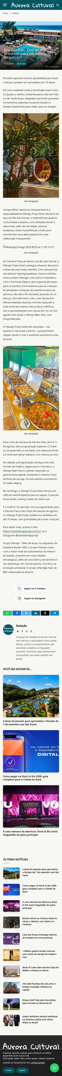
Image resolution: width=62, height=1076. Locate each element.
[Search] (57, 5)
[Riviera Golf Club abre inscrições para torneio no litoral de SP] (11, 1004)
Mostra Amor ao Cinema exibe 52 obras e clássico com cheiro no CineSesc (39, 921)
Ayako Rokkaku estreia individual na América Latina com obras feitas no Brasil (39, 1019)
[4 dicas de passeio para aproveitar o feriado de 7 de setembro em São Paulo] (31, 696)
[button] (54, 1067)
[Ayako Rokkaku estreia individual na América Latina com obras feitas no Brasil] (11, 1020)
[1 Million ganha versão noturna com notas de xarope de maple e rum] (11, 955)
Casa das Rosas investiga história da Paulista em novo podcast (39, 936)
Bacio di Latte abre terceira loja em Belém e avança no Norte (40, 969)
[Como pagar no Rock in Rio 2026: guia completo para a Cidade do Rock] (31, 751)
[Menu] (5, 5)
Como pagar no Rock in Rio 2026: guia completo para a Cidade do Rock (25, 778)
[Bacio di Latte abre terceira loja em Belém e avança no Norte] (11, 971)
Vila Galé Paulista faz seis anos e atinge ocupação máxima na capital (39, 986)
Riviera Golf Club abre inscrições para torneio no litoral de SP (39, 1002)
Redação (21, 625)
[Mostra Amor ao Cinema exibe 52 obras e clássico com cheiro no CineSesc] (11, 922)
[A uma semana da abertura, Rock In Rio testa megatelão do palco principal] (31, 806)
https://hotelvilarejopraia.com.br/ (22, 531)
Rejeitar (22, 1070)
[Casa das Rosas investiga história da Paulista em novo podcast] (11, 938)
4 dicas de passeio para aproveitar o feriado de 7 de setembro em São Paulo (30, 722)
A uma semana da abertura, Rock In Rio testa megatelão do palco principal (30, 833)
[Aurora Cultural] (32, 5)
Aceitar (9, 1070)
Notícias (21, 64)
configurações (38, 1062)
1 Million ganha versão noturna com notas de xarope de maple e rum (39, 954)
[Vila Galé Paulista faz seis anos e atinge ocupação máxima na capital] (11, 987)
